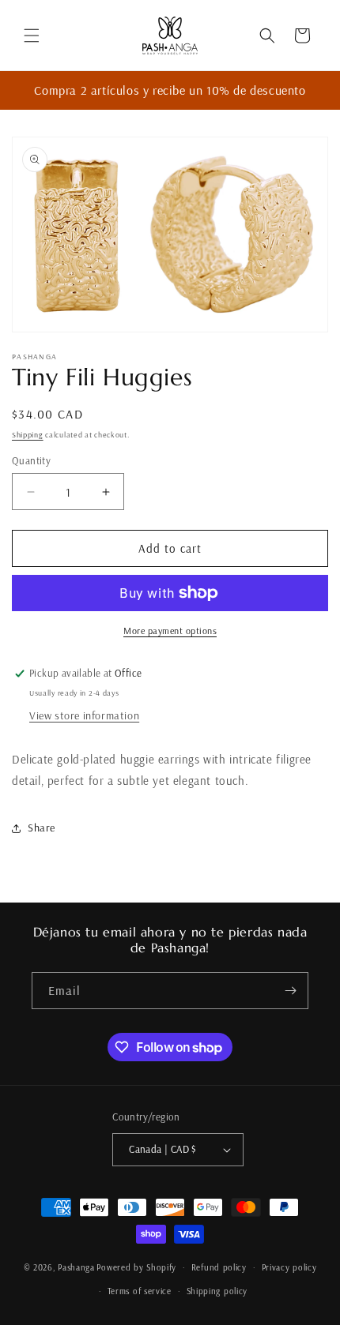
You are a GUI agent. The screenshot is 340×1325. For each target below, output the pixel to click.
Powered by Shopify (136, 1267)
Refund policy (219, 1267)
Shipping (27, 435)
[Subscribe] (290, 990)
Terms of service (140, 1291)
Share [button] (41, 827)
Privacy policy (289, 1267)
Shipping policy (217, 1291)
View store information (84, 715)
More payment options (170, 630)
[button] (31, 35)
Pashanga (76, 1267)
